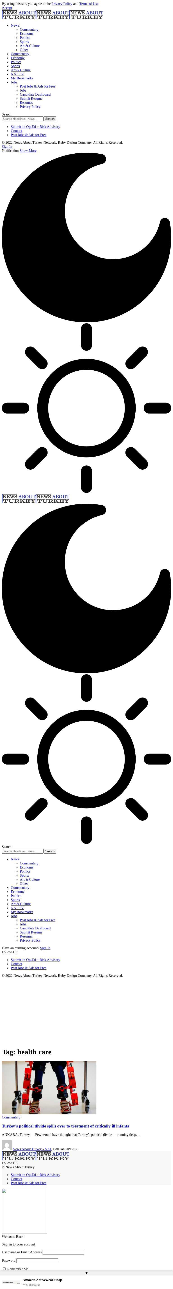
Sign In (45, 948)
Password (9, 1260)
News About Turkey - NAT (32, 1149)
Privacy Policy (62, 4)
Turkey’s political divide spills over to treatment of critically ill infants (65, 1126)
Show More (28, 150)
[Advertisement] (86, 1011)
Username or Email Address (22, 1252)
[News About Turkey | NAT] (52, 18)
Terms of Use (88, 4)
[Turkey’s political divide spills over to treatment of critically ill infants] (49, 1113)
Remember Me (17, 1269)
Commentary (11, 1117)
